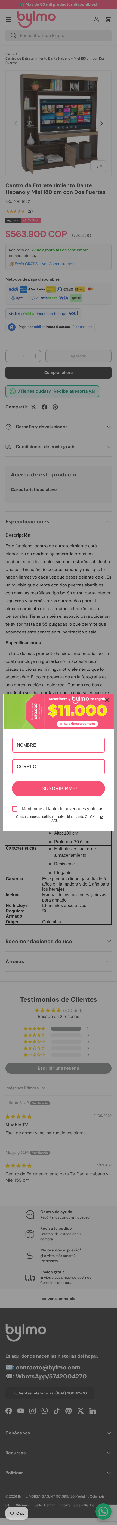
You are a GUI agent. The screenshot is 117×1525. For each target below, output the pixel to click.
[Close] (107, 700)
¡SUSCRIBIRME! (58, 788)
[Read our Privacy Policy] (101, 817)
